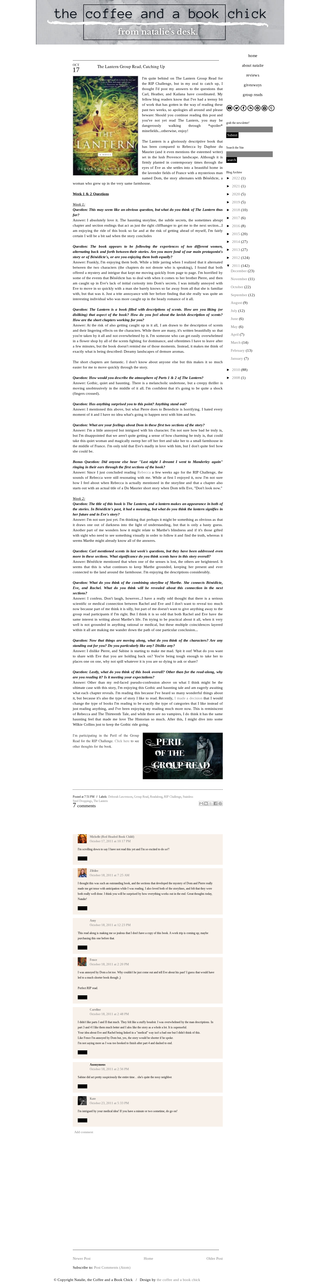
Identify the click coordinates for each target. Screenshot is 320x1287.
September (239, 295)
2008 (236, 378)
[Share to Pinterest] (220, 803)
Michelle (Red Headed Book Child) (112, 836)
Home (148, 1258)
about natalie (253, 65)
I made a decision (188, 698)
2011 (236, 266)
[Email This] (201, 803)
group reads (253, 95)
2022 (236, 178)
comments (84, 805)
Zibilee (94, 871)
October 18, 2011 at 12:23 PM (110, 925)
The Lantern (101, 801)
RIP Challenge (172, 796)
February (238, 350)
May (235, 327)
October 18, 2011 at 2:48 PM (109, 1014)
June (235, 319)
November (239, 279)
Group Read (141, 796)
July (234, 311)
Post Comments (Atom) (112, 1267)
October (237, 287)
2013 (236, 250)
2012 (236, 258)
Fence (93, 960)
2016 (236, 226)
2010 (236, 370)
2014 (236, 242)
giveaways (253, 85)
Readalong (156, 796)
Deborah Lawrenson (120, 796)
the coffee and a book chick (178, 1280)
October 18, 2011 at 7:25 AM (110, 875)
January (237, 358)
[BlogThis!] (206, 803)
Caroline (95, 1009)
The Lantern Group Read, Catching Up (131, 66)
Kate (93, 1098)
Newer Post (81, 1258)
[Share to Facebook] (215, 803)
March (236, 342)
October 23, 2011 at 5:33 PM (109, 1103)
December (239, 271)
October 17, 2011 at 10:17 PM (110, 841)
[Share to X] (210, 803)
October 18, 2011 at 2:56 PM (109, 1069)
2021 (236, 186)
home (253, 56)
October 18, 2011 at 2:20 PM (109, 964)
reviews (253, 75)
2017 (236, 218)
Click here (122, 740)
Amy (93, 920)
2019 (236, 202)
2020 (236, 194)
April (235, 334)
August (237, 303)
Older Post (214, 1258)
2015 (236, 234)
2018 (236, 210)
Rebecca (144, 472)
